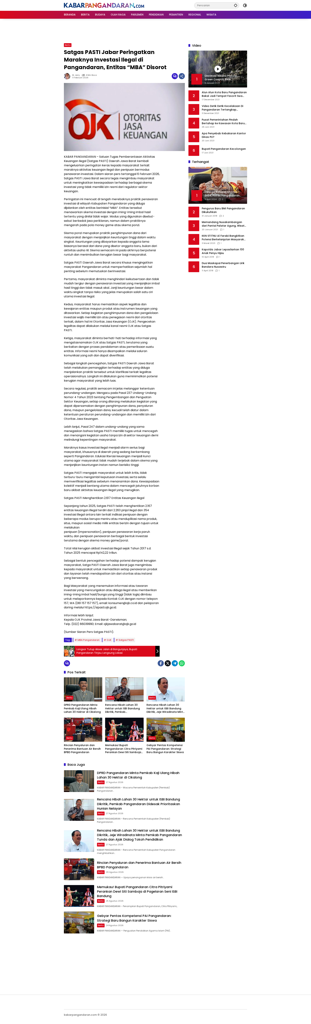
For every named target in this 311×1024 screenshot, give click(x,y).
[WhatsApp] (182, 663)
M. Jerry (76, 75)
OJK (109, 640)
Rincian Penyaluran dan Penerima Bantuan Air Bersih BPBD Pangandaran (82, 749)
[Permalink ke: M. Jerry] (68, 76)
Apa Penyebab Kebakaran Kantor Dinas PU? (224, 135)
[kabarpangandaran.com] (104, 5)
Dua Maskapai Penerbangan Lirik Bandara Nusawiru (223, 265)
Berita (68, 45)
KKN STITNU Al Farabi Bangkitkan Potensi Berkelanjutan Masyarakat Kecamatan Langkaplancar (224, 237)
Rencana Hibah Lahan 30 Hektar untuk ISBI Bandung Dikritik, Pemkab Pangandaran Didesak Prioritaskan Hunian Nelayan (123, 708)
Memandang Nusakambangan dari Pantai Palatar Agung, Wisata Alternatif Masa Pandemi (224, 224)
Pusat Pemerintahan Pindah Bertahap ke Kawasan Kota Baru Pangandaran (223, 121)
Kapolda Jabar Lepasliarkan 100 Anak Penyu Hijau (223, 251)
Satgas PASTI (126, 640)
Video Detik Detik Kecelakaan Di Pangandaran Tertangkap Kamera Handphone (222, 107)
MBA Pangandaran (89, 640)
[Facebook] (161, 663)
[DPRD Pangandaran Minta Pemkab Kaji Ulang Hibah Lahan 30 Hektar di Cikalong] (83, 689)
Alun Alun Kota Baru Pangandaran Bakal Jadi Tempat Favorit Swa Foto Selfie (224, 94)
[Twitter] (168, 663)
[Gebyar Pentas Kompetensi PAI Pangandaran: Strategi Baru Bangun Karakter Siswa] (166, 730)
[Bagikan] (182, 76)
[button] (235, 5)
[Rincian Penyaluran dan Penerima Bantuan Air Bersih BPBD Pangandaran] (83, 730)
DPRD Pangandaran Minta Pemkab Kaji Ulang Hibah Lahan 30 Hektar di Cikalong (82, 708)
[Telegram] (175, 663)
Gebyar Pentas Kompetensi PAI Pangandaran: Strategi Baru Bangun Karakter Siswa (165, 749)
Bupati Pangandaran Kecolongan (224, 149)
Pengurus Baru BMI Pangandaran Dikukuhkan (223, 210)
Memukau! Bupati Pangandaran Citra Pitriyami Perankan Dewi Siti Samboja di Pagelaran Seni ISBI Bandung (123, 749)
